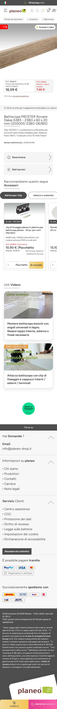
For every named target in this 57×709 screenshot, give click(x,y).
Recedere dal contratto (17, 551)
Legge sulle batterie (18, 529)
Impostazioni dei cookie (21, 534)
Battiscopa (49, 19)
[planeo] (33, 690)
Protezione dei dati (18, 519)
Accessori (33, 19)
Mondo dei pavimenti (13, 19)
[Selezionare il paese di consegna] (5, 2)
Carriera (10, 484)
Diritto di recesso (16, 524)
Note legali (12, 489)
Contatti (10, 479)
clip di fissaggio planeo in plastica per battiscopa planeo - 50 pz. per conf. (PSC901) (24, 230)
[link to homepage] (18, 11)
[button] (5, 2)
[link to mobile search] (37, 10)
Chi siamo (11, 469)
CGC (7, 514)
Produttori (11, 474)
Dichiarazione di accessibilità (24, 539)
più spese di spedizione (21, 96)
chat (32, 2)
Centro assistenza (17, 509)
